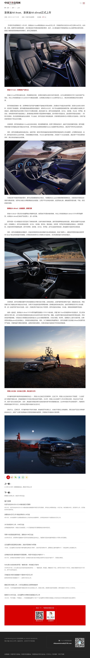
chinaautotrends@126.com (62, 643)
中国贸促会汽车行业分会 (38, 654)
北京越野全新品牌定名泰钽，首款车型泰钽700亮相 (20, 544)
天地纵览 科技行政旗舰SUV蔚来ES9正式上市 (18, 575)
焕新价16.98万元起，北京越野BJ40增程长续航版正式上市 (22, 595)
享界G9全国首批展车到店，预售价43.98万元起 (18, 534)
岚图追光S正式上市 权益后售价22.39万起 (17, 514)
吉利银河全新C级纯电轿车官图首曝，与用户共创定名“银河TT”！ (24, 554)
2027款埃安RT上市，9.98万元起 (14, 524)
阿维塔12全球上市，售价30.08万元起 (14, 495)
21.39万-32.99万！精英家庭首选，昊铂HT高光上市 (18, 487)
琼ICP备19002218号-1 (10, 641)
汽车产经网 (61, 654)
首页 (8, 7)
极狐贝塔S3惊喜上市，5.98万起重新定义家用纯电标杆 (21, 585)
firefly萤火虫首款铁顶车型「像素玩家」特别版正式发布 (21, 564)
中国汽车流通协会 (26, 654)
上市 (18, 7)
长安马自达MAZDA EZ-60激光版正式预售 (17, 504)
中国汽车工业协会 (15, 654)
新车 (13, 7)
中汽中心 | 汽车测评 (51, 654)
